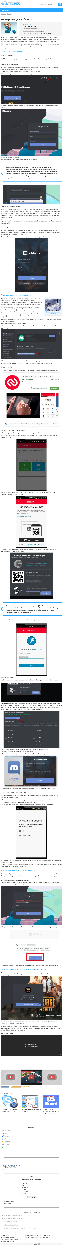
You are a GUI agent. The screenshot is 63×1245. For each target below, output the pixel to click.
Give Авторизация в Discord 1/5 (23, 1086)
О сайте (10, 1239)
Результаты (7, 1203)
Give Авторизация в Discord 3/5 (26, 1086)
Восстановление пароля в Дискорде (53, 312)
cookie (35, 1244)
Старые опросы (9, 1201)
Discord (7, 1144)
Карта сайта (4, 1239)
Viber (6, 1133)
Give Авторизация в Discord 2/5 (25, 1086)
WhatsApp (8, 1130)
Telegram (7, 1136)
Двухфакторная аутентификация (32, 28)
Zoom (6, 1147)
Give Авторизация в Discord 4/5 (28, 1086)
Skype (6, 1138)
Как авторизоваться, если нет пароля (33, 31)
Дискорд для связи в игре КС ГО (13, 1215)
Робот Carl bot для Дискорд (12, 1225)
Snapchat (7, 1141)
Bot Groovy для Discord (10, 1221)
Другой (24, 1193)
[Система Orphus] (12, 1170)
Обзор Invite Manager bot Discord (13, 1218)
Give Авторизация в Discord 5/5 (29, 1086)
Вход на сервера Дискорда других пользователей (37, 33)
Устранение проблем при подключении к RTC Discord (20, 1228)
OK (39, 1244)
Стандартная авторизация (30, 26)
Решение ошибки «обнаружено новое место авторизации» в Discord (51, 1111)
